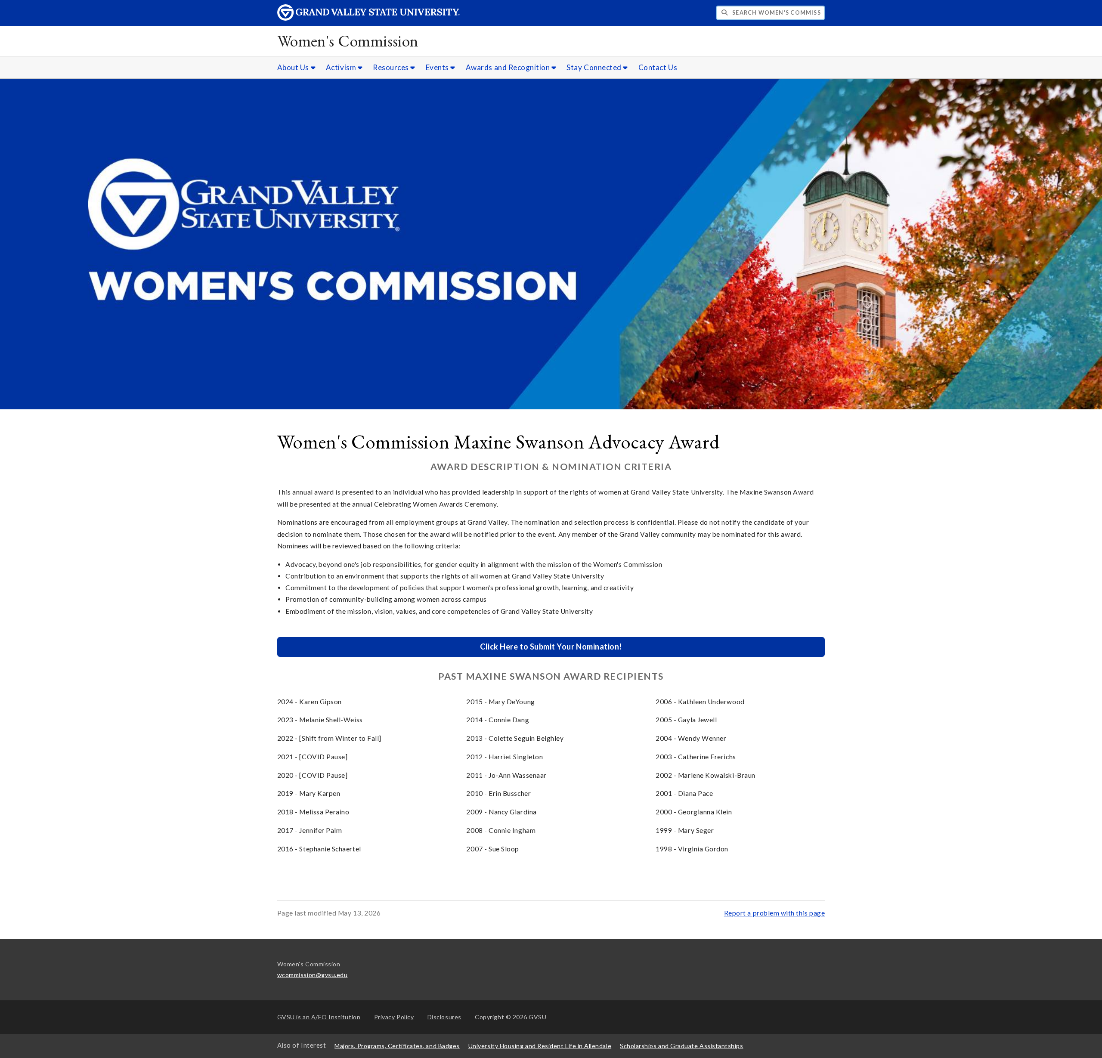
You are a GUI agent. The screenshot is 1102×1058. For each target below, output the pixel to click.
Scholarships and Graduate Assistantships (681, 1045)
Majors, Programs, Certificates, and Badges (397, 1045)
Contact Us (657, 67)
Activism (342, 67)
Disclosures (444, 1017)
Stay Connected (594, 67)
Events (438, 67)
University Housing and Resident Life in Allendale (539, 1045)
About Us (294, 67)
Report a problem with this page (774, 913)
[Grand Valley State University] (368, 18)
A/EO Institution (319, 1017)
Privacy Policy (394, 1017)
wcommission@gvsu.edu (312, 974)
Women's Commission (347, 40)
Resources (391, 67)
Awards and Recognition (508, 67)
